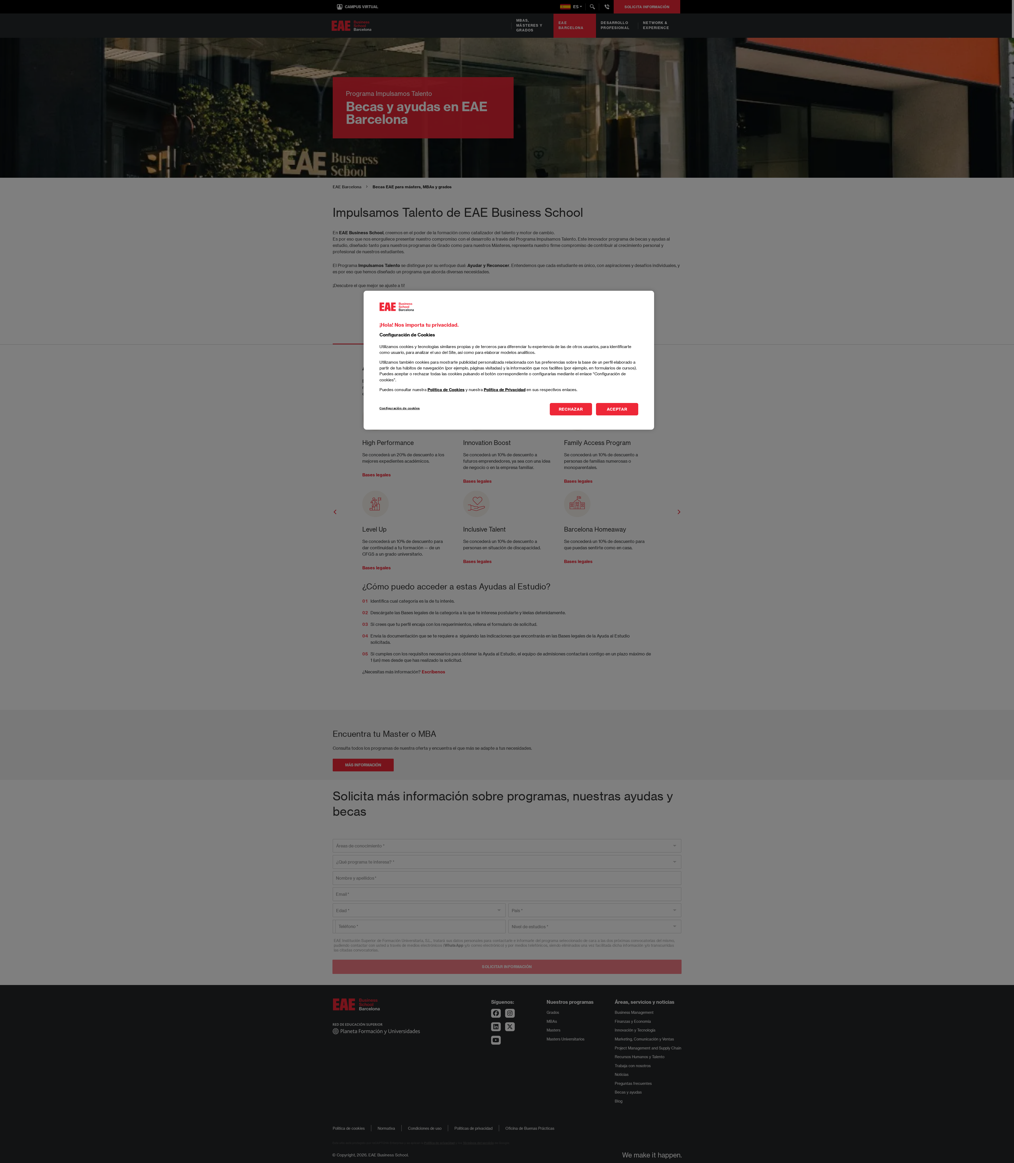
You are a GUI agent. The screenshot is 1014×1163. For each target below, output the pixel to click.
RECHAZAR (571, 409)
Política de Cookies (446, 389)
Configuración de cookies (399, 408)
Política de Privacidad (504, 389)
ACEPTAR (617, 409)
